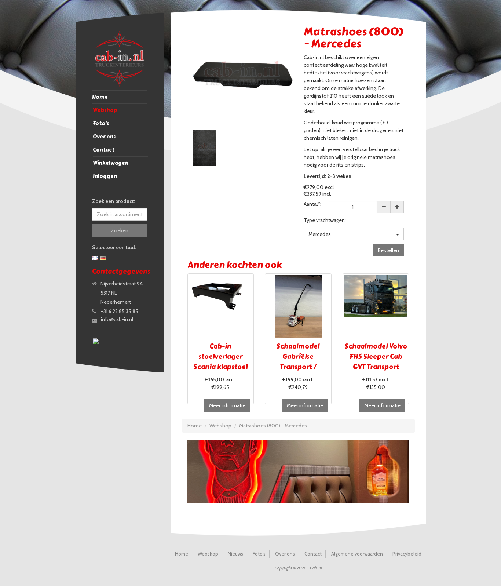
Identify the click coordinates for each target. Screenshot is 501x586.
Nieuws (235, 554)
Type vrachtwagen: (325, 220)
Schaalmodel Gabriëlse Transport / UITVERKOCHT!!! (298, 361)
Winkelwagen (110, 163)
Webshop (105, 110)
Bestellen (388, 250)
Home (100, 97)
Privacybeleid (406, 554)
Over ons (104, 137)
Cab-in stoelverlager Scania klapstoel (221, 356)
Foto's (101, 123)
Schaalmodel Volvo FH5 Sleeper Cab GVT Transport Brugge (376, 361)
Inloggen (105, 176)
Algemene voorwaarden (357, 554)
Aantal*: (312, 204)
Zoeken (119, 230)
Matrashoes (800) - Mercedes (273, 425)
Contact (103, 150)
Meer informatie (227, 405)
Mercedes (319, 234)
